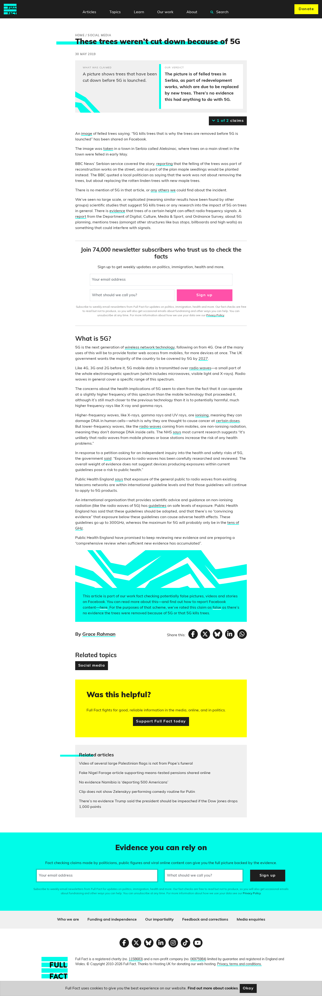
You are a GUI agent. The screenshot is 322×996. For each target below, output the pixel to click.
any (154, 190)
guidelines (157, 506)
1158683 (135, 959)
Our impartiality (159, 920)
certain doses (228, 421)
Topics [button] (115, 12)
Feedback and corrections (205, 920)
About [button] (191, 12)
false (217, 608)
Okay (248, 988)
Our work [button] (165, 12)
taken (108, 149)
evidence (117, 211)
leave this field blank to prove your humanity (20, 838)
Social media (91, 666)
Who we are (68, 920)
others (163, 190)
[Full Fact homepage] (10, 9)
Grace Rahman (99, 634)
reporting (164, 164)
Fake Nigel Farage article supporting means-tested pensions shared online (145, 773)
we (173, 190)
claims (230, 121)
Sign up (204, 295)
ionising (202, 415)
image (86, 134)
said (107, 459)
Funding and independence (112, 920)
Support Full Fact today (161, 721)
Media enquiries (251, 920)
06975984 (197, 959)
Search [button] (221, 12)
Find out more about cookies (213, 988)
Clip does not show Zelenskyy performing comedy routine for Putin (137, 792)
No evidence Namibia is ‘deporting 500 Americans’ (123, 782)
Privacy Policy (215, 315)
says (177, 432)
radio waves (200, 368)
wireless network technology (150, 347)
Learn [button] (139, 12)
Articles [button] (89, 12)
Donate (306, 9)
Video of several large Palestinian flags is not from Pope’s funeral (136, 764)
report (80, 217)
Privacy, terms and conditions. (239, 964)
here (103, 608)
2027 (203, 359)
